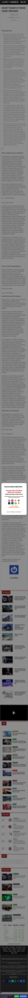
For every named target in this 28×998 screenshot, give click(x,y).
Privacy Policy (23, 996)
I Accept (16, 996)
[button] (23, 2)
